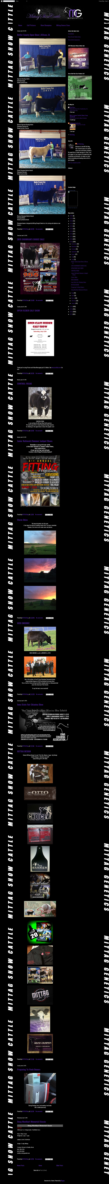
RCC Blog (72, 135)
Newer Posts (20, 1165)
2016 (71, 239)
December (74, 244)
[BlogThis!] (48, 229)
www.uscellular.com (56, 367)
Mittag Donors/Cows (63, 25)
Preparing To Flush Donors (28, 1069)
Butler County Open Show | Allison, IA (33, 34)
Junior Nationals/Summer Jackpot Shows (34, 441)
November (74, 246)
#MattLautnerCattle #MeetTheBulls (78, 118)
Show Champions (46, 25)
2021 (71, 226)
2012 (71, 312)
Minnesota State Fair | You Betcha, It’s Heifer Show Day (79, 109)
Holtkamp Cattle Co (75, 123)
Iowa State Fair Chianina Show (30, 704)
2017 (71, 236)
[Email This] (46, 229)
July (72, 257)
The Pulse (72, 107)
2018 (71, 234)
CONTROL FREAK (24, 383)
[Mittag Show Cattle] (73, 206)
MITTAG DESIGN (24, 751)
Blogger (62, 1181)
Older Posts (59, 1165)
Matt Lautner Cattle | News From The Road (79, 116)
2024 (71, 218)
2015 (71, 242)
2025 (71, 216)
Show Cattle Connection (74, 40)
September (74, 252)
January (73, 303)
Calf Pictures (31, 25)
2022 (71, 224)
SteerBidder (71, 34)
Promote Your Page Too (72, 207)
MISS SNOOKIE (23, 623)
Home (20, 25)
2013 (71, 309)
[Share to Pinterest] (52, 229)
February (73, 301)
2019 (71, 231)
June (72, 259)
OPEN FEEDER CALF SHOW (28, 310)
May (72, 293)
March (73, 298)
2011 (71, 314)
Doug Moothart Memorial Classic (31, 1121)
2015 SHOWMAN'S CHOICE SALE (30, 239)
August (73, 254)
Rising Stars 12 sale (80, 124)
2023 (71, 221)
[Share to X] (49, 229)
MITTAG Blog (80, 144)
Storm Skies (22, 519)
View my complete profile (74, 163)
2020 (71, 229)
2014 (71, 306)
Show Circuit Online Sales (74, 37)
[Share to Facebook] (51, 229)
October (73, 249)
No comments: (39, 229)
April (72, 295)
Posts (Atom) (43, 1170)
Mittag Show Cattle (71, 190)
